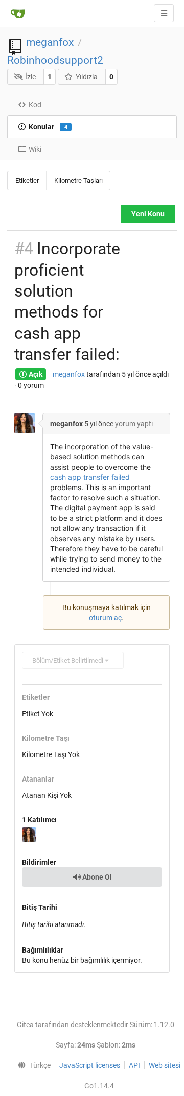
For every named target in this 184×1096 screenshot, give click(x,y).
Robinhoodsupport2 (55, 60)
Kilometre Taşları (78, 180)
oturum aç (105, 618)
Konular (48, 127)
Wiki (35, 149)
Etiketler (27, 180)
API (134, 1065)
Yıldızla (87, 76)
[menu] (31, 1065)
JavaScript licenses (89, 1065)
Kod (35, 105)
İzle (30, 76)
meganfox (50, 42)
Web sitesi (164, 1065)
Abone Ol (96, 877)
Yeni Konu (148, 214)
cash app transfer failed (90, 477)
